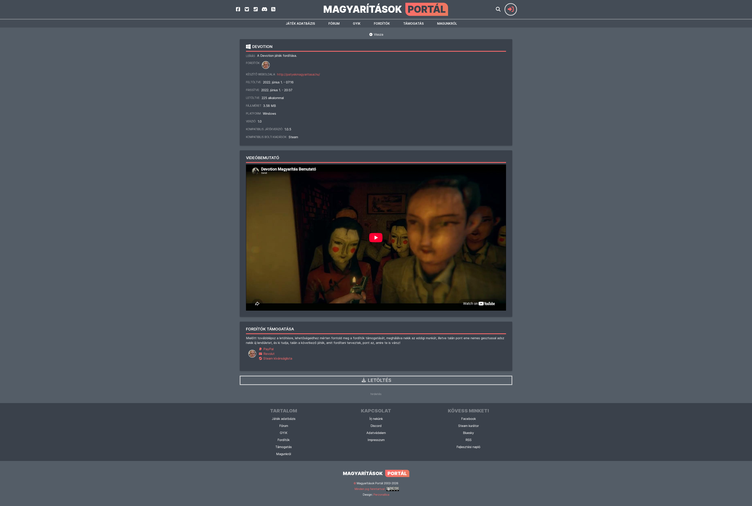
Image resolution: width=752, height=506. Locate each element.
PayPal (268, 349)
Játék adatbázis (300, 23)
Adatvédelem (376, 433)
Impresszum (376, 440)
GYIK (357, 23)
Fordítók (382, 23)
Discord (376, 426)
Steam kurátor (468, 426)
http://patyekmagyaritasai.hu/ (298, 74)
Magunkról (447, 23)
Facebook (468, 419)
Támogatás (413, 23)
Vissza (378, 34)
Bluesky (468, 433)
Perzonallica (381, 494)
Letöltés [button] (379, 380)
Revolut (268, 354)
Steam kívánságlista (277, 358)
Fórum (334, 23)
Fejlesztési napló (468, 447)
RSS (468, 440)
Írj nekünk (376, 419)
